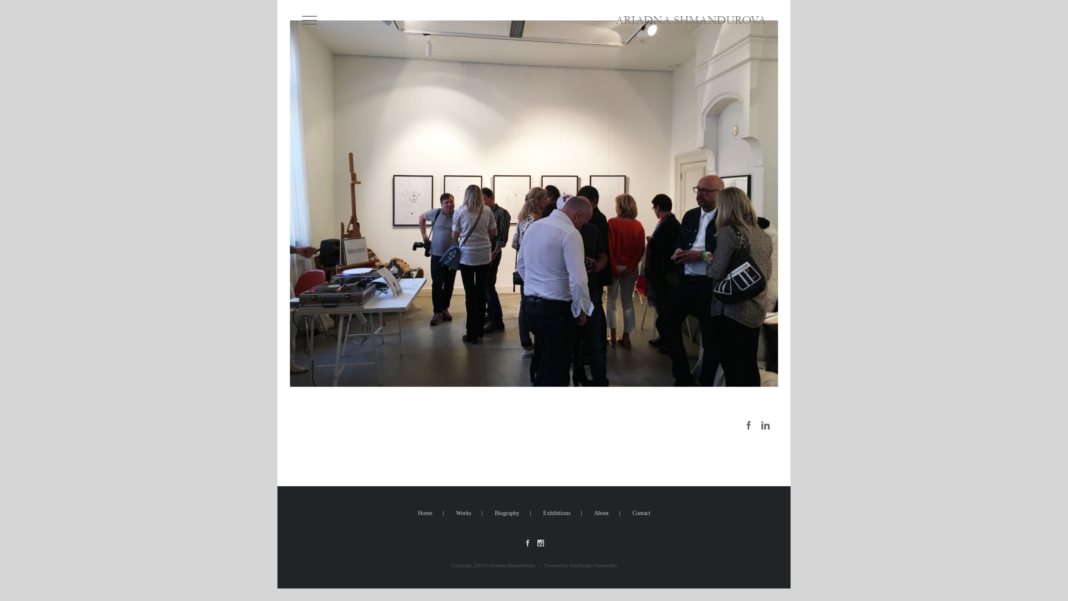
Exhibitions (556, 513)
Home (425, 513)
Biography (507, 513)
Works (463, 513)
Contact (641, 513)
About (601, 513)
